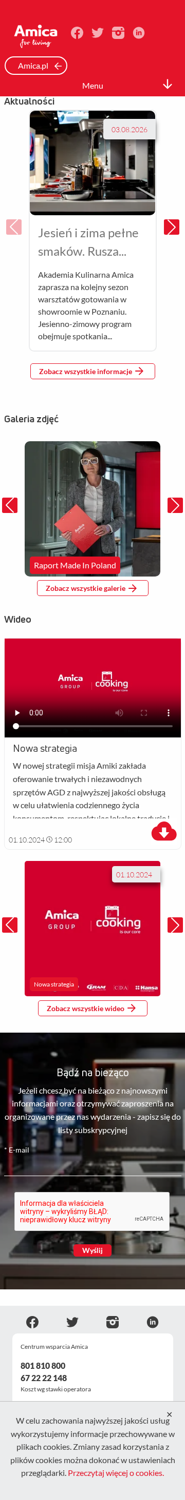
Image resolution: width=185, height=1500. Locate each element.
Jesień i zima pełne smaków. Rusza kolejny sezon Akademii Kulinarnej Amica (92, 242)
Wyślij (92, 1250)
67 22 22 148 (44, 1378)
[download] (164, 831)
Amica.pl (34, 65)
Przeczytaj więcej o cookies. (116, 1472)
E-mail (16, 1149)
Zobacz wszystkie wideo (85, 1008)
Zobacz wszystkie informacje (85, 371)
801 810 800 (43, 1365)
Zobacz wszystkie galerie (85, 588)
